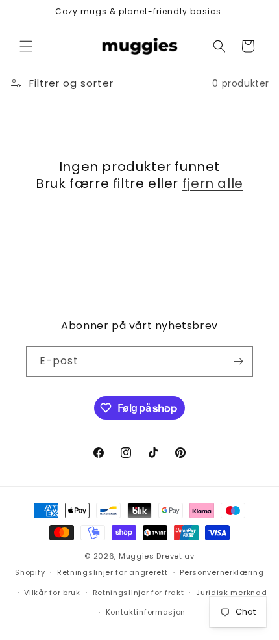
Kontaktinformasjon (146, 612)
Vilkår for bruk (52, 592)
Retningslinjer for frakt (138, 592)
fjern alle (212, 183)
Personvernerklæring (221, 572)
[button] (26, 46)
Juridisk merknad (231, 592)
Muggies (136, 556)
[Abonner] (238, 361)
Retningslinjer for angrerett (112, 572)
